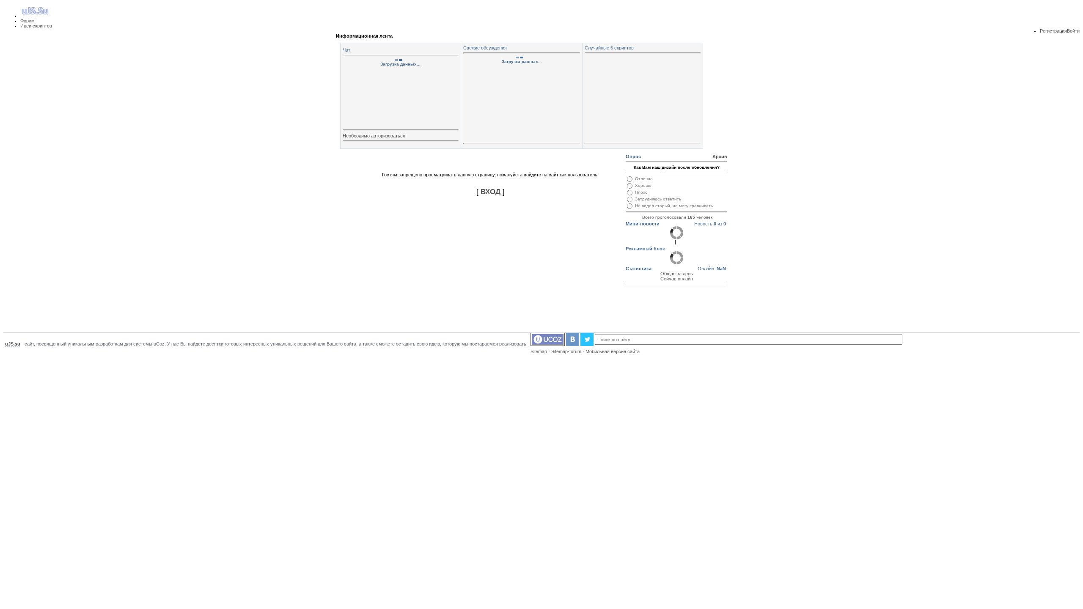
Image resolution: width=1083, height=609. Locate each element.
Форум (27, 20)
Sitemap (539, 351)
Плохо (641, 192)
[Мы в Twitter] (587, 344)
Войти (1073, 30)
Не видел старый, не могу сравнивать (674, 205)
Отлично (644, 178)
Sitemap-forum (566, 351)
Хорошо (643, 185)
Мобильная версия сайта (612, 351)
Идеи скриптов (36, 25)
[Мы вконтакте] (572, 344)
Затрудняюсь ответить (658, 199)
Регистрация (1053, 30)
